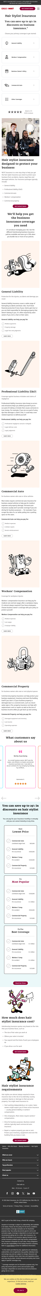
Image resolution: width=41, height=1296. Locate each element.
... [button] (24, 768)
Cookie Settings (21, 1284)
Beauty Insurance (24, 1146)
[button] (20, 43)
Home (4, 1146)
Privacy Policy (18, 1206)
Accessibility (34, 1206)
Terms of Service (8, 1206)
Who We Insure (12, 1146)
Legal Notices (11, 1245)
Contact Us (20, 1181)
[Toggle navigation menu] (38, 9)
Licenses (26, 1206)
